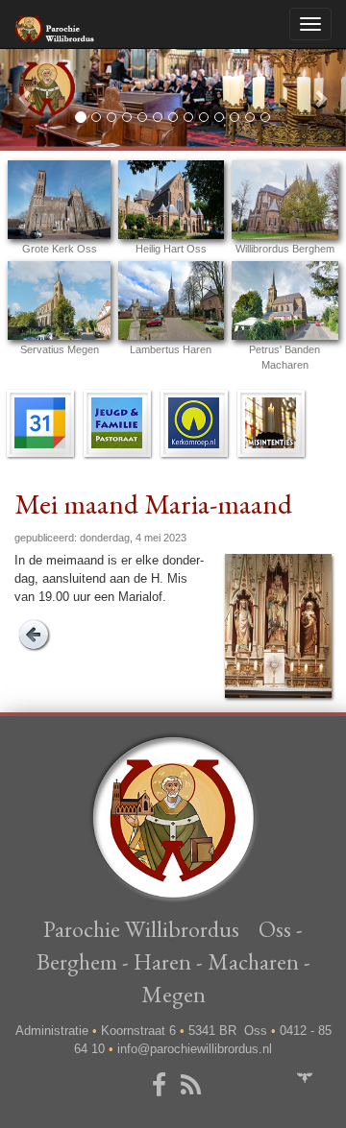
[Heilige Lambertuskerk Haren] (171, 300)
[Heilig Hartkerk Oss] (171, 199)
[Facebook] (162, 1085)
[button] (26, 97)
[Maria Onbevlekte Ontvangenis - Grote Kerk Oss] (59, 199)
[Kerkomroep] (194, 422)
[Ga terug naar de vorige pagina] (33, 634)
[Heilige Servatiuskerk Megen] (59, 300)
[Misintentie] (271, 422)
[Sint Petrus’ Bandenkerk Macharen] (285, 300)
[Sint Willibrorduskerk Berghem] (285, 199)
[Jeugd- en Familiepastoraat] (117, 422)
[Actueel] (40, 422)
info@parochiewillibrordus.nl (194, 1049)
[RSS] (194, 1085)
